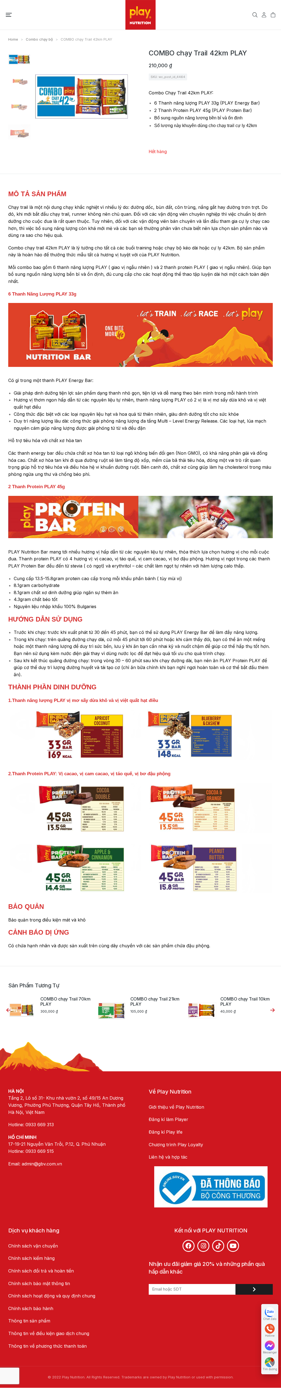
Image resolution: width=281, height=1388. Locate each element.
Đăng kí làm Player (168, 1119)
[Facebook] (188, 1246)
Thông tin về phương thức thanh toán (47, 1346)
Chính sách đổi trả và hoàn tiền (41, 1271)
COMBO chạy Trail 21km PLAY (154, 1001)
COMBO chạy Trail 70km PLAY (65, 1001)
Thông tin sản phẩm (29, 1321)
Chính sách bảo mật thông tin (39, 1283)
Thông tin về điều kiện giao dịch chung (48, 1333)
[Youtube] (233, 1246)
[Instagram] (203, 1246)
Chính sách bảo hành (30, 1308)
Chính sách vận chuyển (33, 1246)
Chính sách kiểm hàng (31, 1258)
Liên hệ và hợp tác (168, 1157)
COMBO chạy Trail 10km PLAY (245, 1001)
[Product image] (22, 1010)
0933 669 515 (40, 1151)
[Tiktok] (218, 1246)
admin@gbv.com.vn (42, 1164)
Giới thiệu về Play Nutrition (176, 1107)
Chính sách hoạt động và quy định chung (51, 1296)
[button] (8, 14)
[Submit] (254, 1289)
